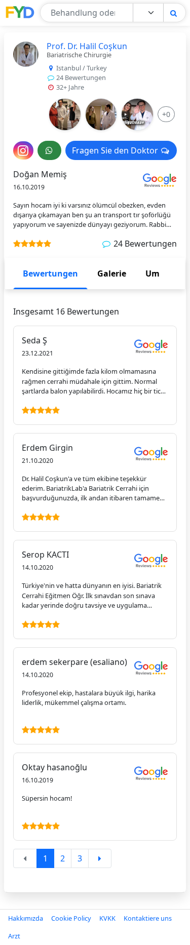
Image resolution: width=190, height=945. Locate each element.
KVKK (107, 918)
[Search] (173, 13)
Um (152, 273)
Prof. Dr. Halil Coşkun (87, 46)
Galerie (111, 273)
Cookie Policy (71, 918)
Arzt (14, 935)
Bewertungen (50, 273)
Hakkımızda (25, 918)
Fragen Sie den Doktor (116, 150)
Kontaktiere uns (148, 918)
